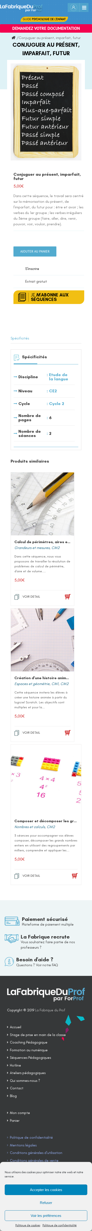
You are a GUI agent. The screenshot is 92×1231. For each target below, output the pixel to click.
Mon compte (20, 1113)
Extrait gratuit (36, 281)
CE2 (53, 390)
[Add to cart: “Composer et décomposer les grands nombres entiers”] (68, 876)
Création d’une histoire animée (42, 678)
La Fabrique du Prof (50, 1010)
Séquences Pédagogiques (30, 1058)
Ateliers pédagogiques (28, 1073)
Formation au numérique (29, 1050)
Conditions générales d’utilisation (36, 1153)
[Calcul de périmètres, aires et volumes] (42, 503)
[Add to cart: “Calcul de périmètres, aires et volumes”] (62, 597)
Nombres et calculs (29, 827)
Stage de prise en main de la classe (38, 1035)
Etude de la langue (58, 377)
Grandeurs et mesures (32, 547)
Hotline (15, 1065)
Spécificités (20, 338)
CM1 (55, 684)
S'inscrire (32, 268)
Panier (14, 1120)
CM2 (55, 547)
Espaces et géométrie (32, 684)
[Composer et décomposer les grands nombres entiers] (46, 779)
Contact (16, 1088)
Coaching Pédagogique (28, 1042)
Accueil (15, 1027)
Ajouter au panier (35, 251)
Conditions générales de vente (34, 1160)
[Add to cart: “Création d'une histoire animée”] (62, 733)
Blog (13, 1096)
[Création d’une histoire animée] (42, 639)
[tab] (46, 338)
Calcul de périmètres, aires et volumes (49, 542)
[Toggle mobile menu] (83, 7)
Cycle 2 (56, 403)
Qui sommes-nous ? (25, 1081)
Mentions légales (23, 1145)
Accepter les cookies (46, 1190)
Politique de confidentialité (59, 1225)
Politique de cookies (27, 1225)
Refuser (46, 1203)
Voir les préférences (46, 1216)
